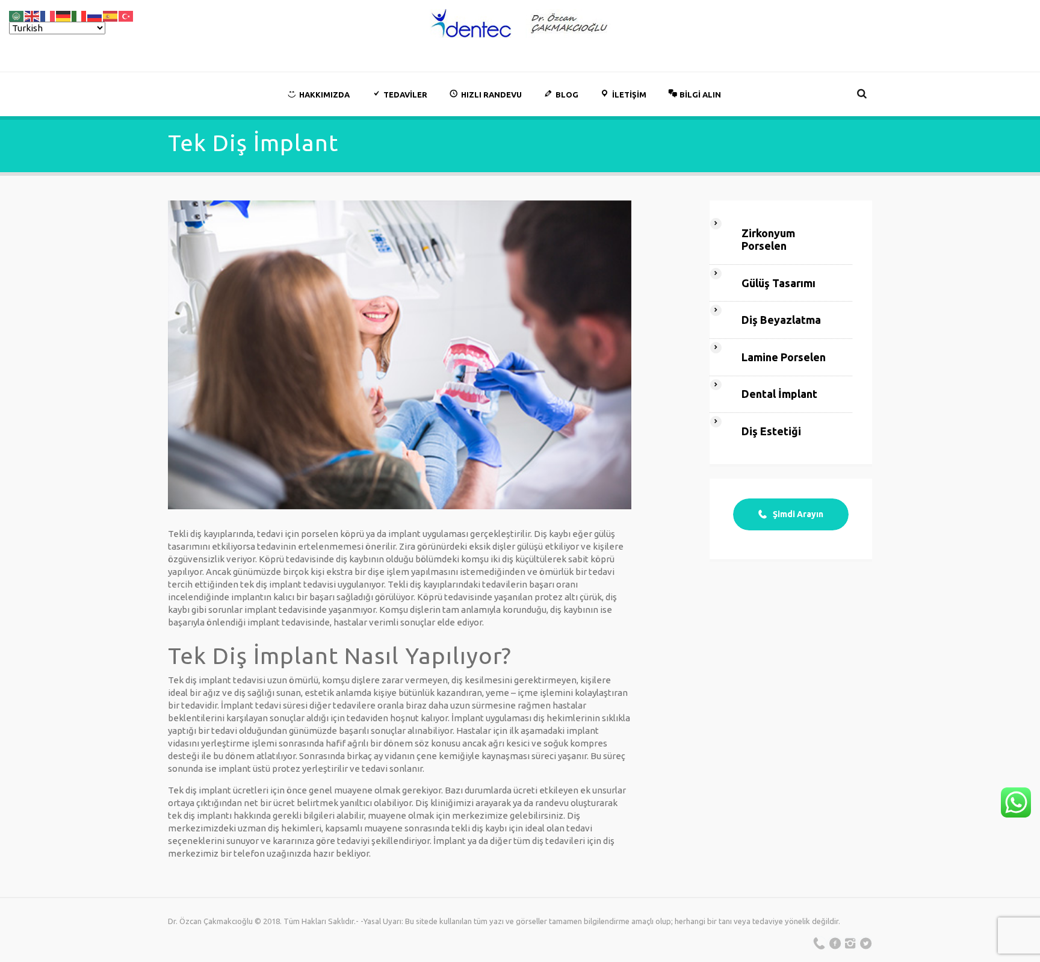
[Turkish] (126, 15)
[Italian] (79, 15)
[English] (32, 15)
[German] (64, 15)
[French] (48, 15)
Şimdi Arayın (798, 514)
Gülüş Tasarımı (778, 283)
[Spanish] (111, 15)
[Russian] (95, 15)
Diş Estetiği (771, 431)
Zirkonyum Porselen (768, 239)
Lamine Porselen (783, 357)
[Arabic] (17, 15)
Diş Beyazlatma (781, 320)
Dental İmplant (779, 394)
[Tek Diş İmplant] (399, 354)
